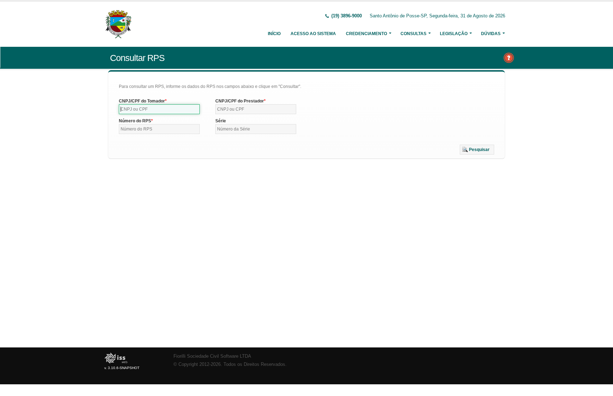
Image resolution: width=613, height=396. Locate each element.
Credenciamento (366, 33)
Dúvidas (491, 33)
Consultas (413, 33)
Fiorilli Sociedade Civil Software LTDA (212, 356)
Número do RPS (135, 120)
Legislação (454, 33)
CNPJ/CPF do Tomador (142, 101)
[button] (477, 150)
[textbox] (159, 109)
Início (274, 33)
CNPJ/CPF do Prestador (239, 101)
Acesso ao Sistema (313, 33)
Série (220, 120)
